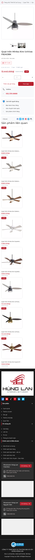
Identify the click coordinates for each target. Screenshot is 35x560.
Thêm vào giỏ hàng (9, 84)
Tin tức (5, 435)
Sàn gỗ (5, 415)
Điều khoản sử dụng (9, 446)
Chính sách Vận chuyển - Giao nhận (13, 458)
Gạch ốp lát (6, 408)
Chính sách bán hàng (9, 449)
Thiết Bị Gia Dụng (15, 2)
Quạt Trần (26, 2)
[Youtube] (6, 399)
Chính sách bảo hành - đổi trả (11, 452)
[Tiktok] (11, 399)
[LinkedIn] (19, 399)
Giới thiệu (6, 429)
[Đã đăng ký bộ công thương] (17, 544)
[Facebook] (2, 399)
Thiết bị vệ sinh (7, 411)
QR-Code (7, 63)
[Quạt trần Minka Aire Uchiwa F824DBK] (17, 25)
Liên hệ (5, 432)
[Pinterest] (15, 399)
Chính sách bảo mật (9, 455)
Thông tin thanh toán (9, 438)
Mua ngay (26, 84)
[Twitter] (23, 399)
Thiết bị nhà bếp (7, 418)
